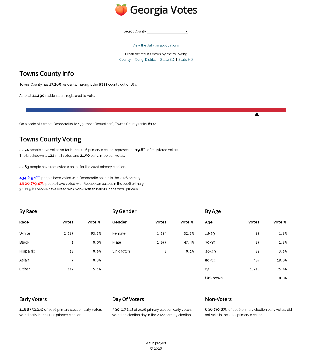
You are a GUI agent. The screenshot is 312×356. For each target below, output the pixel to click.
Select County (135, 31)
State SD (167, 60)
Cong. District (145, 60)
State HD (185, 60)
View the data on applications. (156, 45)
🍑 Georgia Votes (156, 9)
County (125, 60)
